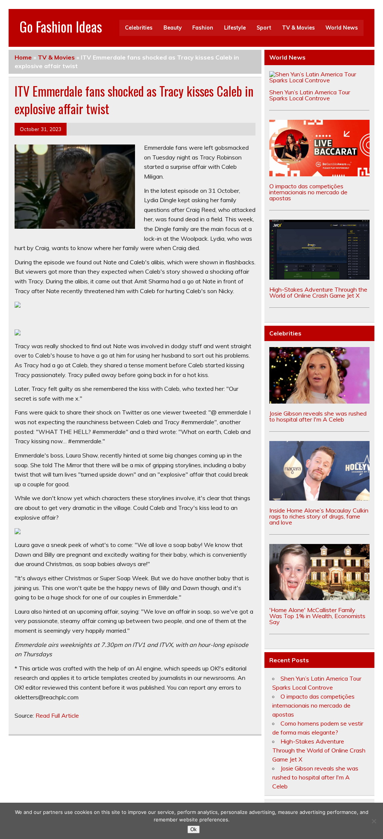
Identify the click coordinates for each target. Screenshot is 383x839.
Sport (264, 27)
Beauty (172, 27)
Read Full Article (57, 715)
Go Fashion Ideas (60, 26)
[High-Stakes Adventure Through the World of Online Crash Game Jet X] (319, 277)
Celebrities (139, 27)
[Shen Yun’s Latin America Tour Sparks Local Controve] (319, 80)
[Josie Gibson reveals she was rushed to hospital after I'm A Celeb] (319, 401)
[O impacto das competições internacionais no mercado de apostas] (319, 174)
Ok (193, 829)
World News (341, 27)
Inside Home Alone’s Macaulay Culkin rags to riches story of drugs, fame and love (318, 516)
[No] (373, 821)
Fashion (202, 27)
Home (23, 57)
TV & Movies (298, 27)
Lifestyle (235, 27)
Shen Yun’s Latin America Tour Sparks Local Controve (309, 95)
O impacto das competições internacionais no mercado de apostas (308, 192)
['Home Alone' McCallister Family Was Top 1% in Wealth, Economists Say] (319, 598)
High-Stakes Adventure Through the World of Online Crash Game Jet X (318, 292)
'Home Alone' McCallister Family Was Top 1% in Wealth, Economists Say (317, 616)
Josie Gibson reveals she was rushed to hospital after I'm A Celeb (318, 416)
